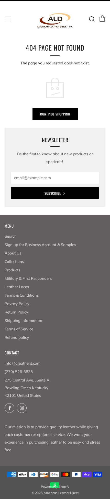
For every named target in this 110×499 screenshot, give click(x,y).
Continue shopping (55, 114)
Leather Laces (17, 286)
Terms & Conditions (22, 295)
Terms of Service (19, 329)
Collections (14, 261)
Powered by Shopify (55, 487)
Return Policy (16, 312)
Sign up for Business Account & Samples (40, 244)
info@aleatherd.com (22, 363)
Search (11, 236)
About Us (13, 253)
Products (12, 270)
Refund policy (17, 337)
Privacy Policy (17, 303)
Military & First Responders (28, 278)
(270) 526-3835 (19, 371)
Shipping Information (23, 320)
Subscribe (53, 193)
